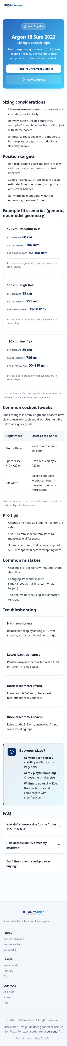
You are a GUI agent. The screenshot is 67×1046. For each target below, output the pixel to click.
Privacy (7, 997)
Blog (6, 976)
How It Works (36, 80)
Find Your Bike (11, 944)
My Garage (9, 949)
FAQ (5, 1002)
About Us (8, 991)
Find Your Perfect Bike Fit (36, 69)
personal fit (54, 1031)
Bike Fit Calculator (13, 939)
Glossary (8, 970)
